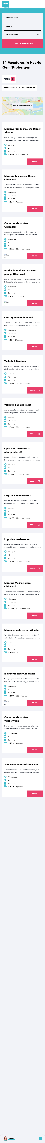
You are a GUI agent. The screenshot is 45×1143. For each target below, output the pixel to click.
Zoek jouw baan (22, 43)
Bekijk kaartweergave (22, 106)
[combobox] (22, 26)
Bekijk (34, 162)
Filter (8, 79)
